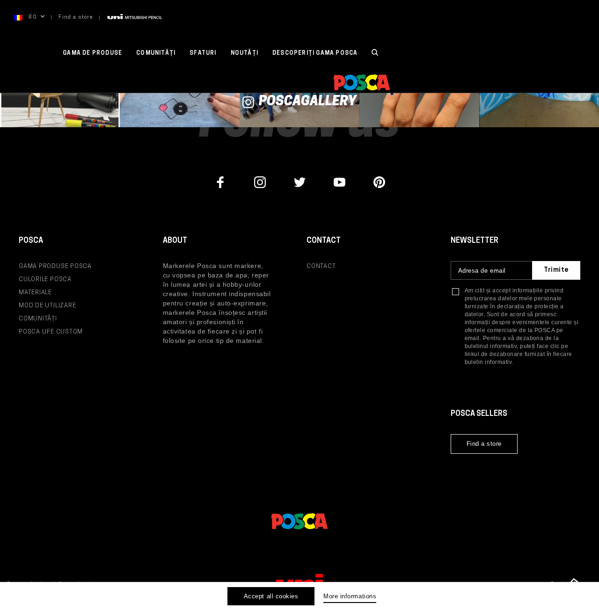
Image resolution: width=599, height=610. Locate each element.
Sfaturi (203, 53)
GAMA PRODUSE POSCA (55, 266)
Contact (321, 266)
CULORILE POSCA (45, 279)
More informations (349, 596)
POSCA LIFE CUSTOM (51, 332)
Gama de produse (92, 53)
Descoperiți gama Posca (315, 53)
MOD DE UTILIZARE (47, 306)
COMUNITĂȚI (155, 53)
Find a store (75, 17)
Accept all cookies (271, 596)
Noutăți (244, 53)
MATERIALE (35, 293)
